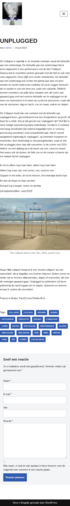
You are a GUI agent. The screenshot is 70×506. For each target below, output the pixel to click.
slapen (62, 326)
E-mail (7, 394)
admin (8, 48)
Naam (7, 380)
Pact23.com (29, 326)
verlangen (23, 333)
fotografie (8, 319)
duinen (53, 312)
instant (37, 319)
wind (45, 333)
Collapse (14, 312)
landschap (51, 319)
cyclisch (28, 312)
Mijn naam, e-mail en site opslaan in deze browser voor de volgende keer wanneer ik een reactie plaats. (34, 467)
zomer (23, 339)
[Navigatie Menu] (64, 14)
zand (4, 339)
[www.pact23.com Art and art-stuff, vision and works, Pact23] (12, 13)
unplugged (7, 333)
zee (13, 339)
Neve (16, 502)
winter (56, 333)
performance (47, 326)
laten (4, 326)
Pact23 (15, 326)
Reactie (8, 421)
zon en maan (37, 339)
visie (36, 333)
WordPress (51, 502)
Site (5, 407)
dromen (42, 312)
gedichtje (24, 319)
